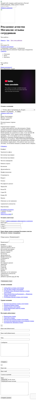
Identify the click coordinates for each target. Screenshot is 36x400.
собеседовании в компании (25, 221)
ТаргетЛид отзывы (9, 318)
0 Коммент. (4, 146)
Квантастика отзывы (10, 316)
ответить (3, 212)
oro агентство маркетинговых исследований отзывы (19, 321)
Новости (3, 40)
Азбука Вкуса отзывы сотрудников (14, 288)
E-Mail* (3, 226)
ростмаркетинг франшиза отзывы (13, 322)
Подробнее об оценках (7, 209)
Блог (8, 40)
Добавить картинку (6, 276)
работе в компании (11, 221)
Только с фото (7, 109)
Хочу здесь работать (16, 40)
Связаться (3, 51)
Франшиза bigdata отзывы (11, 305)
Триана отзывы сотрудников (12, 306)
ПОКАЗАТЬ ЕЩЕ (6, 214)
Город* (3, 224)
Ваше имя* (4, 222)
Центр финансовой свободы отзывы (14, 308)
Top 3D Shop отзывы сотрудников (13, 289)
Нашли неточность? (6, 67)
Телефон (3, 228)
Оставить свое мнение (7, 46)
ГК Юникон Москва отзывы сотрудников (16, 297)
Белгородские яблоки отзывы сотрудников (16, 303)
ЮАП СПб (7, 310)
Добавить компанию (6, 8)
